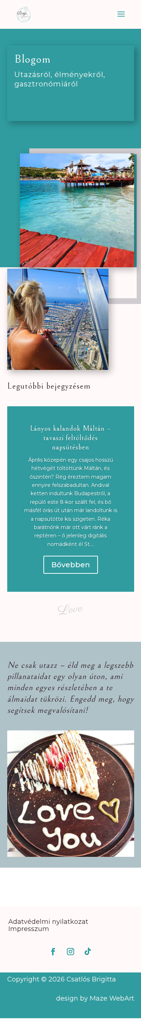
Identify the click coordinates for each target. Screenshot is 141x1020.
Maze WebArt (112, 998)
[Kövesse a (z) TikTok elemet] (88, 951)
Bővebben (70, 564)
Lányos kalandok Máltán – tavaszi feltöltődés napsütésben (70, 438)
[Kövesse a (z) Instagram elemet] (70, 951)
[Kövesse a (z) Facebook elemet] (53, 951)
